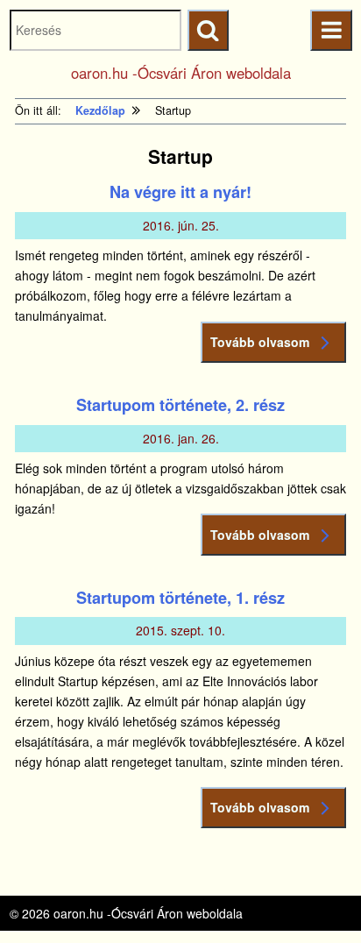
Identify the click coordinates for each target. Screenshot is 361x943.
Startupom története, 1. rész (180, 597)
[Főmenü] (330, 30)
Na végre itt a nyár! (180, 192)
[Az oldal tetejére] (315, 897)
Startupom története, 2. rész (180, 405)
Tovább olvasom (259, 342)
